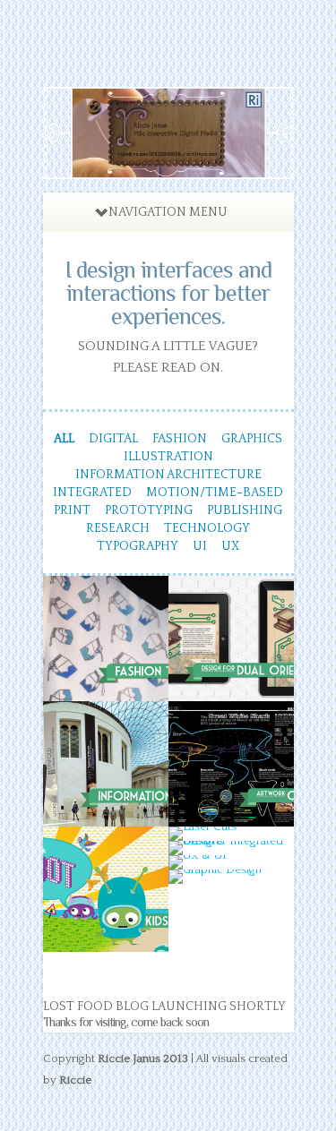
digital (113, 439)
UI (200, 546)
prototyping (149, 510)
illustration (168, 457)
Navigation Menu (168, 212)
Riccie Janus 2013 (143, 1058)
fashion (179, 439)
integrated (92, 492)
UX (230, 546)
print (72, 510)
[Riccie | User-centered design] (168, 168)
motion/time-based (214, 492)
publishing (244, 510)
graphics (251, 439)
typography (137, 546)
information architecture (168, 474)
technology (207, 528)
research (118, 528)
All (64, 439)
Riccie (75, 1080)
